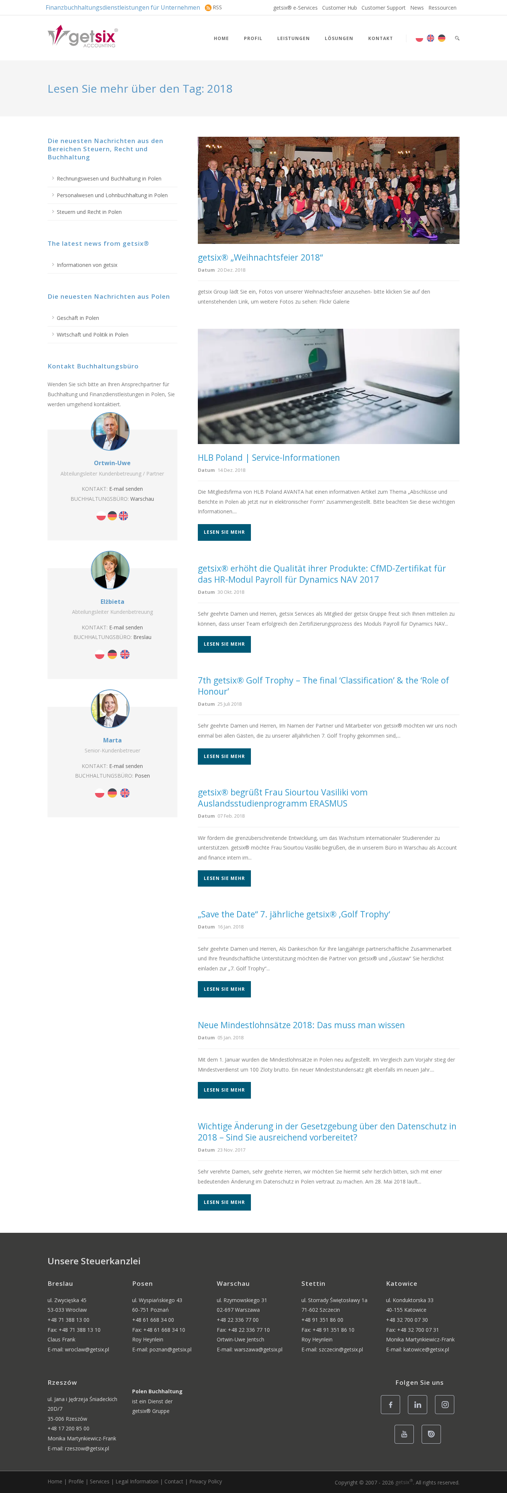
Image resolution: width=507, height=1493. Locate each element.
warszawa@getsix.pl (258, 1349)
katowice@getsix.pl (426, 1349)
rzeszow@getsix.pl (87, 1448)
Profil (253, 38)
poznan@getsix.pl (171, 1349)
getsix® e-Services (295, 7)
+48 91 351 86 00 (322, 1319)
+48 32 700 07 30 (407, 1319)
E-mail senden (126, 488)
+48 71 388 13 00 (68, 1319)
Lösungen (339, 38)
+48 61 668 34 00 (153, 1319)
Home (221, 38)
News (417, 7)
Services (99, 1481)
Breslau (142, 636)
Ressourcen (442, 7)
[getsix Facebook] (392, 1413)
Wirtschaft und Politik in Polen (92, 334)
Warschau (142, 498)
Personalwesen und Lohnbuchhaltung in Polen (112, 195)
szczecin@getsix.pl (341, 1349)
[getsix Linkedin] (419, 1413)
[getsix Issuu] (433, 1443)
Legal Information (136, 1481)
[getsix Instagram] (446, 1413)
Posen (142, 775)
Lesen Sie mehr (224, 532)
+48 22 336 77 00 (238, 1319)
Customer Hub (339, 7)
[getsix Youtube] (406, 1443)
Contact (173, 1481)
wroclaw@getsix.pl (87, 1349)
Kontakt (380, 38)
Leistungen (293, 38)
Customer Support (384, 7)
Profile (76, 1481)
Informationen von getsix (87, 264)
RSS (217, 7)
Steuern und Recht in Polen (89, 211)
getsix (404, 1482)
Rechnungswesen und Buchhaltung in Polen (109, 178)
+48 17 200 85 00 (68, 1428)
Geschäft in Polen (78, 317)
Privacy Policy (205, 1481)
